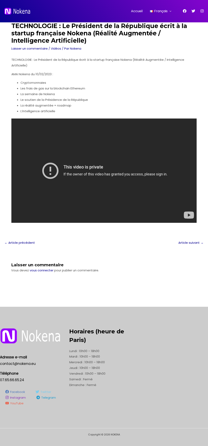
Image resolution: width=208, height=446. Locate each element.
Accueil (137, 11)
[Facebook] (184, 11)
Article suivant (191, 242)
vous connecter (41, 270)
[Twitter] (193, 11)
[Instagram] (202, 11)
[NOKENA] (17, 11)
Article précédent (19, 242)
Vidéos (56, 48)
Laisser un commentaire (29, 48)
